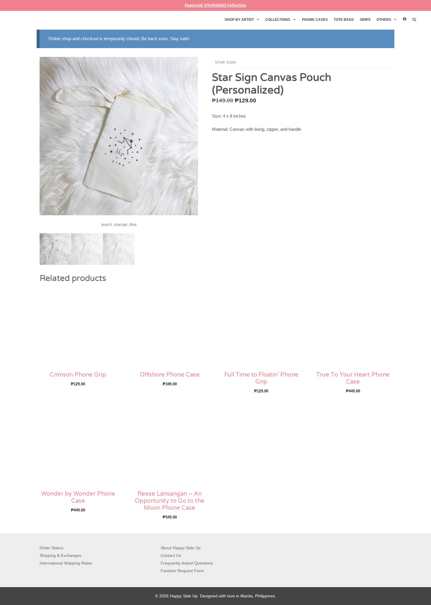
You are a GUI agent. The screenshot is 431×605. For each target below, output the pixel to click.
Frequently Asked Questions (187, 563)
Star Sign (225, 62)
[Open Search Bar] (414, 20)
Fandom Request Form (182, 570)
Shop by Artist (239, 20)
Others (383, 20)
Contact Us (171, 555)
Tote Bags (344, 20)
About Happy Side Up (181, 547)
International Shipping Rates (66, 563)
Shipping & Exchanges (60, 555)
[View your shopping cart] (424, 20)
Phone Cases (315, 20)
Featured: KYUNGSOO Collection (215, 5)
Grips (365, 20)
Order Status (51, 547)
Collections (277, 20)
